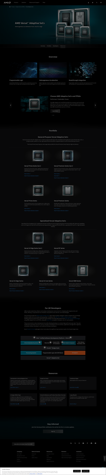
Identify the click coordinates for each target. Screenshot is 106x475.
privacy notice (32, 473)
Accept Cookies (85, 471)
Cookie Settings (77, 471)
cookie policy (39, 473)
